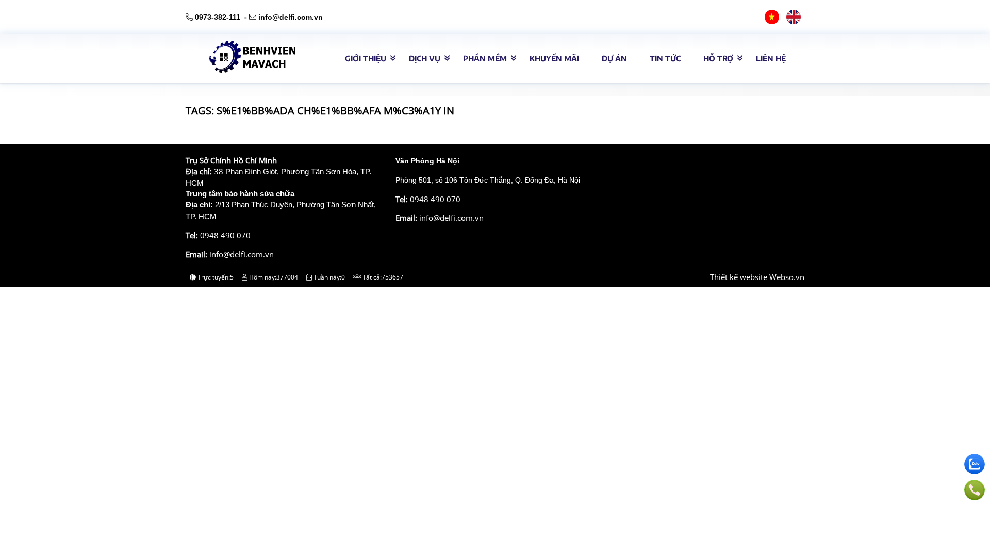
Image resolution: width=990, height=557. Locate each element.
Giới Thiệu (365, 58)
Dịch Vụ (424, 58)
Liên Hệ (771, 58)
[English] (793, 17)
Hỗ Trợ (718, 58)
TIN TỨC (665, 58)
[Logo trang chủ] (247, 70)
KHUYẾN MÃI (554, 58)
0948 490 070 (225, 235)
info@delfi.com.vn (290, 17)
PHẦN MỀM (485, 58)
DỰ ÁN (614, 58)
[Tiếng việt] (772, 17)
